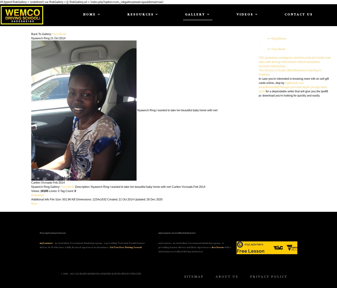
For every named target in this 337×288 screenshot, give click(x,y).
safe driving (273, 61)
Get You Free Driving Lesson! (126, 247)
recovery (264, 66)
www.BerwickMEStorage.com (277, 87)
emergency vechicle (292, 57)
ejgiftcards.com (294, 82)
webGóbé (135, 274)
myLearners (46, 243)
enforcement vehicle (293, 61)
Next (34, 203)
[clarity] (25, 15)
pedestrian (272, 57)
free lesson (218, 247)
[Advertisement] (295, 125)
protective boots (315, 57)
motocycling (277, 66)
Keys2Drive (279, 38)
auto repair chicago (308, 87)
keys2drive (313, 61)
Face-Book (59, 34)
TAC (262, 57)
